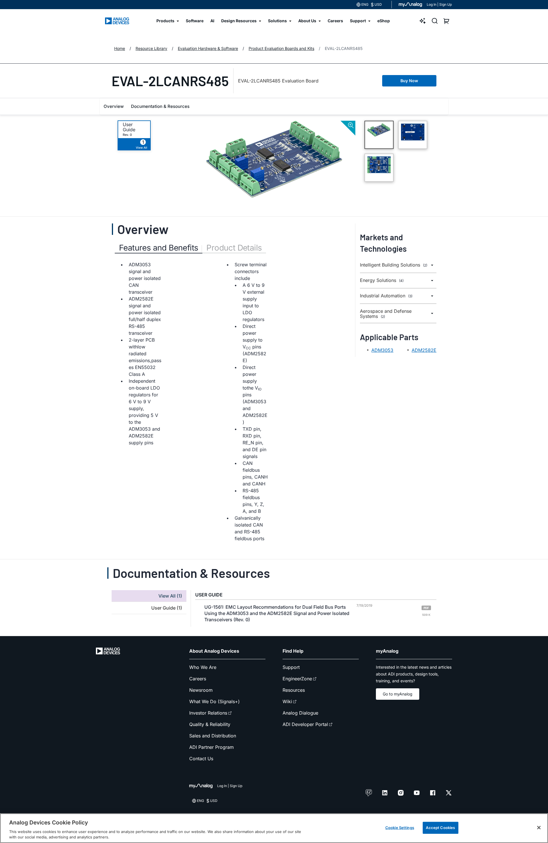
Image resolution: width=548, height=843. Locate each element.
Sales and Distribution (212, 736)
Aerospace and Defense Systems (386, 313)
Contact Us (201, 758)
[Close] (539, 827)
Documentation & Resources (160, 106)
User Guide (129, 127)
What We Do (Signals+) (214, 701)
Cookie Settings (399, 827)
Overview (114, 106)
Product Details (234, 248)
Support (291, 667)
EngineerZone (297, 678)
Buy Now (409, 80)
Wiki (287, 701)
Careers (197, 678)
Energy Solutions (382, 280)
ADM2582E (424, 350)
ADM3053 (382, 350)
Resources (294, 690)
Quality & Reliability (209, 724)
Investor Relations (208, 713)
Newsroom (201, 690)
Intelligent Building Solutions (393, 265)
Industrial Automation (386, 296)
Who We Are (202, 667)
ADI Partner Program (211, 747)
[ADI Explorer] (423, 21)
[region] (274, 828)
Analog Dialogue (300, 713)
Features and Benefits (158, 248)
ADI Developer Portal (305, 724)
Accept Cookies (440, 827)
